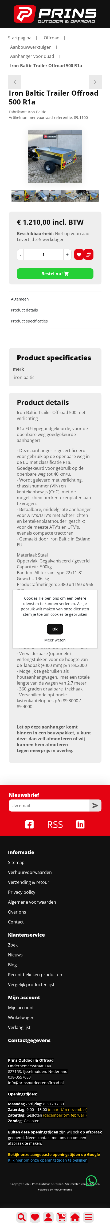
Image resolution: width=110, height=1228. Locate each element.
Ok (55, 629)
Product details (24, 310)
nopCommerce (63, 1189)
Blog (12, 965)
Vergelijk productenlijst (31, 984)
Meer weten (55, 640)
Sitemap (16, 862)
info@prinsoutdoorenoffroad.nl (36, 1082)
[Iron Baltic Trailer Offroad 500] (15, 82)
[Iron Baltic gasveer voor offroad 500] (95, 82)
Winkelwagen (21, 1017)
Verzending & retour (28, 882)
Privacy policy (21, 892)
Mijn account (21, 1008)
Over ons (17, 912)
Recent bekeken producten (35, 975)
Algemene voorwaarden (32, 902)
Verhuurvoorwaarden (30, 872)
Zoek (13, 945)
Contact (16, 922)
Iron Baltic (37, 111)
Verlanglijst (19, 1027)
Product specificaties (29, 321)
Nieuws (15, 955)
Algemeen (20, 299)
